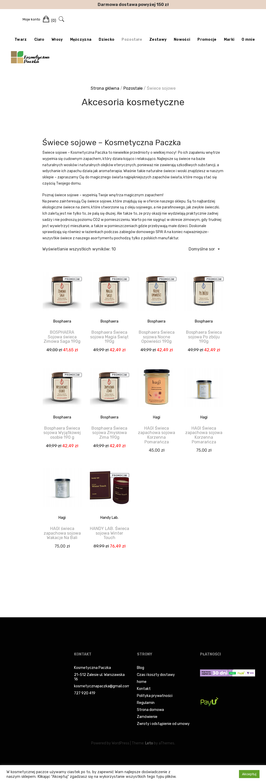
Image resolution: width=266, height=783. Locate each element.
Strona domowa (150, 710)
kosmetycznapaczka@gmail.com (102, 686)
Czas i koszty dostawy (156, 675)
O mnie (248, 39)
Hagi (156, 417)
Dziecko (106, 39)
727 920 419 (84, 693)
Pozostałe (132, 39)
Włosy (57, 39)
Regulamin (146, 703)
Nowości (182, 39)
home (142, 682)
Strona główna (105, 88)
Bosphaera (62, 321)
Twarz (21, 39)
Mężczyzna (81, 39)
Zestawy (158, 39)
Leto (149, 743)
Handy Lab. (109, 517)
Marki (229, 39)
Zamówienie (147, 717)
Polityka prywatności (154, 696)
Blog (140, 668)
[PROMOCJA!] (62, 295)
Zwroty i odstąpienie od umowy (163, 724)
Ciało (39, 39)
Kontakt (144, 689)
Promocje (206, 39)
